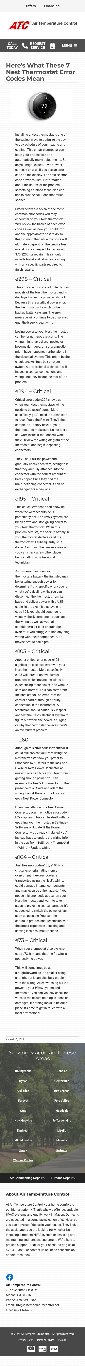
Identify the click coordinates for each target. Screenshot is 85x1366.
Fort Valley (61, 1100)
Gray (23, 1110)
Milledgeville (23, 1140)
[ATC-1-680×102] (42, 21)
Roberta (61, 1150)
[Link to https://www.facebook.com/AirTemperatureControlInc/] (9, 1277)
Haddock (62, 1110)
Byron (23, 1081)
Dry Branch (61, 1091)
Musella (61, 1140)
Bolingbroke (23, 1071)
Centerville (61, 1081)
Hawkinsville (23, 1120)
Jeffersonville (61, 1120)
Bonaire (62, 1071)
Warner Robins (23, 1160)
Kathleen (23, 1130)
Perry (23, 1150)
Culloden (23, 1091)
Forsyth (23, 1100)
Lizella (61, 1130)
